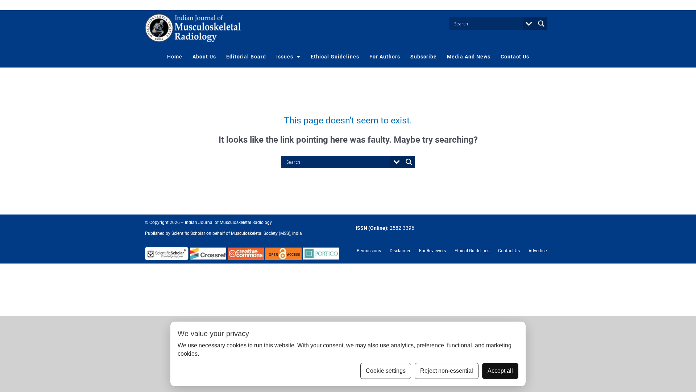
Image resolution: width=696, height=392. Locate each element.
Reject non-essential (446, 371)
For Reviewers (432, 250)
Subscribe (423, 57)
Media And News (468, 57)
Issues (284, 57)
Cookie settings (386, 371)
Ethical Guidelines (335, 57)
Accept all (500, 371)
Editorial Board (246, 57)
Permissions (369, 250)
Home (174, 57)
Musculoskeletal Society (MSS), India (266, 233)
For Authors (384, 57)
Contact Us (515, 57)
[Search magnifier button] (541, 23)
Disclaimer (400, 250)
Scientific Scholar (187, 233)
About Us (204, 57)
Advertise (538, 250)
